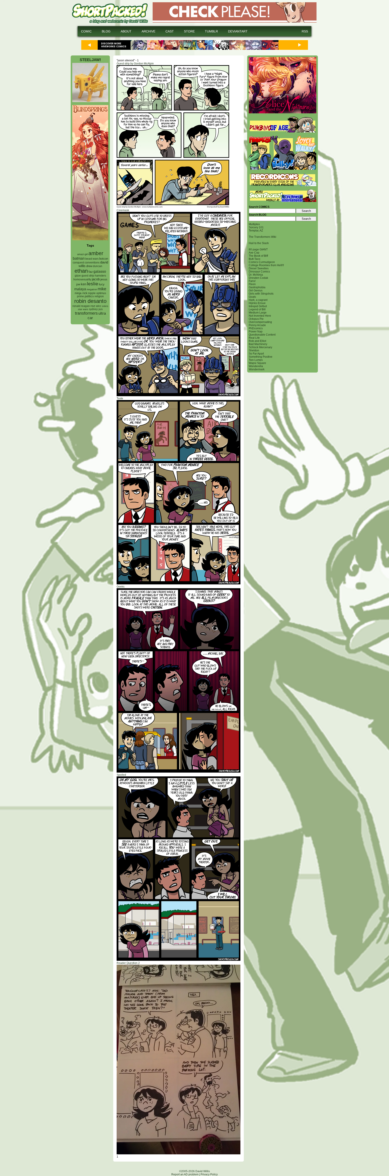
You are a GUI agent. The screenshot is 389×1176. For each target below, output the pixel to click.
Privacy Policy (209, 1174)
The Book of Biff (258, 255)
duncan (97, 266)
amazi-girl (82, 254)
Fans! (252, 281)
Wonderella (256, 366)
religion (99, 296)
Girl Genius (255, 290)
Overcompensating (260, 322)
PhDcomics (256, 328)
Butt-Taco (254, 259)
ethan (81, 271)
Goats (252, 296)
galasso (99, 271)
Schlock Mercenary (260, 347)
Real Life (254, 337)
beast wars (92, 258)
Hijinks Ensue (257, 303)
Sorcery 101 (256, 227)
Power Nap (255, 331)
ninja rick (81, 293)
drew (89, 266)
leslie (92, 283)
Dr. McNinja (256, 274)
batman (79, 258)
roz (92, 306)
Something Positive (260, 356)
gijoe (78, 275)
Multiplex (254, 224)
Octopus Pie (256, 318)
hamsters (100, 275)
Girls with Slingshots (261, 293)
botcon (103, 258)
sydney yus (96, 309)
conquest (78, 262)
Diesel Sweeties (259, 268)
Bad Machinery (258, 344)
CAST (169, 31)
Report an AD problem (185, 1174)
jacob (96, 279)
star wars (83, 309)
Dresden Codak (258, 277)
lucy (101, 284)
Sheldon (254, 350)
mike (102, 288)
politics (89, 296)
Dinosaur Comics (259, 271)
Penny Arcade (257, 325)
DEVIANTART (238, 31)
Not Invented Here (260, 315)
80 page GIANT (258, 249)
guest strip (87, 275)
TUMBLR (211, 31)
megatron (92, 289)
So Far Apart (256, 353)
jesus (103, 279)
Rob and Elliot (257, 341)
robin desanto (90, 301)
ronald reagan (81, 306)
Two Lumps (256, 359)
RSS (305, 31)
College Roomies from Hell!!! (266, 265)
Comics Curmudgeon (262, 262)
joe (78, 284)
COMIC (86, 31)
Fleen (252, 284)
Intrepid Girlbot (258, 306)
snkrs (105, 306)
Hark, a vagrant (258, 300)
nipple (92, 293)
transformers (86, 313)
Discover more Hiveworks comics (113, 45)
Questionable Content (262, 334)
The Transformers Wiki (262, 236)
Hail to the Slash (259, 243)
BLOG (106, 31)
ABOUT (126, 31)
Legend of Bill (257, 309)
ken (83, 284)
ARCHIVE (148, 31)
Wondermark (257, 369)
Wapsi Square (257, 363)
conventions (92, 262)
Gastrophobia (257, 287)
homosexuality (82, 279)
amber (95, 253)
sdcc (98, 306)
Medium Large (258, 312)
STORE (189, 31)
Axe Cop (254, 252)
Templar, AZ (256, 230)
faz (90, 271)
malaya (80, 289)
